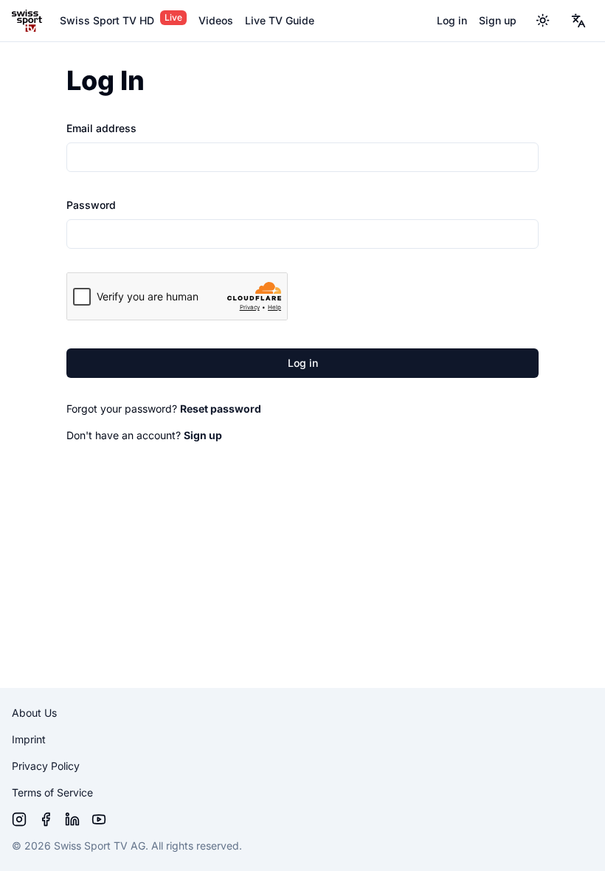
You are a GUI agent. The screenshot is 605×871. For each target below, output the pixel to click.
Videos (215, 20)
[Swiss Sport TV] (27, 21)
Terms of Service (52, 792)
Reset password (220, 408)
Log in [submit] (303, 363)
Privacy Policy (46, 766)
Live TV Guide (279, 20)
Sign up (497, 20)
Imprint (29, 739)
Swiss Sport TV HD (107, 20)
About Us (34, 712)
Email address (101, 128)
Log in (452, 20)
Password (91, 205)
